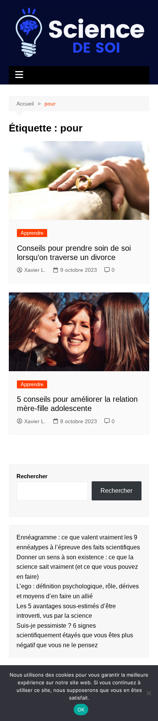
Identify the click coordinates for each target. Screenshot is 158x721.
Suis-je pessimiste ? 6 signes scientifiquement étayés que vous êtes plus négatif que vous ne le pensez (74, 635)
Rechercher (32, 476)
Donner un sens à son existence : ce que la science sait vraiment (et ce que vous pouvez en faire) (77, 567)
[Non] (148, 693)
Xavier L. (35, 270)
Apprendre (32, 233)
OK (81, 709)
